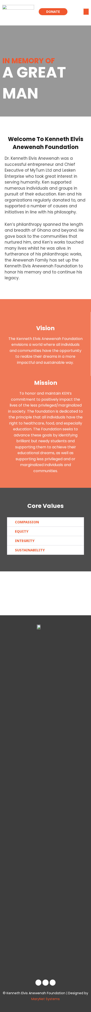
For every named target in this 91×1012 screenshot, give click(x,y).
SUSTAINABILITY (30, 550)
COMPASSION (27, 522)
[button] (86, 11)
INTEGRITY (25, 540)
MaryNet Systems (45, 999)
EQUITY (21, 531)
